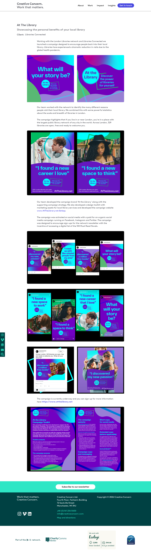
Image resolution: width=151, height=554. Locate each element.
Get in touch (126, 5)
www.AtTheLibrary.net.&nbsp (51, 210)
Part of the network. (28, 540)
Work (90, 5)
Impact (100, 5)
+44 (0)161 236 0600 (66, 511)
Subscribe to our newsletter (75, 486)
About (81, 5)
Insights (111, 5)
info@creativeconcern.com (70, 513)
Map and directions (66, 517)
